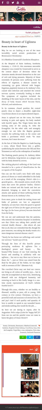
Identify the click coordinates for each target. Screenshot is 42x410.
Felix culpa (36, 330)
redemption (28, 330)
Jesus (35, 328)
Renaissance (20, 326)
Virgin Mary (17, 330)
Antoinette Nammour (33, 332)
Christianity (11, 326)
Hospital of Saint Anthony (17, 328)
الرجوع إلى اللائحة (32, 33)
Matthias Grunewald (30, 326)
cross (23, 330)
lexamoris (23, 332)
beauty (5, 326)
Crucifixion (29, 328)
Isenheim (5, 328)
